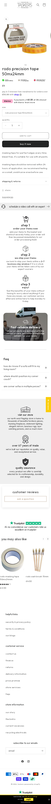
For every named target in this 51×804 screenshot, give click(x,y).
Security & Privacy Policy (18, 622)
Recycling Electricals (16, 732)
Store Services (13, 687)
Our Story (10, 712)
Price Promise (13, 680)
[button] (6, 5)
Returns (9, 667)
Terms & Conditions (15, 628)
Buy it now (25, 144)
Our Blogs (10, 635)
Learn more (30, 102)
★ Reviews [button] (48, 404)
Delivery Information (16, 674)
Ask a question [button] (25, 498)
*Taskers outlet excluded (25, 802)
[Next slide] (48, 539)
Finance (9, 660)
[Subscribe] (42, 750)
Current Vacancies (15, 725)
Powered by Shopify (32, 784)
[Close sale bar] (49, 799)
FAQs (8, 694)
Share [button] (8, 190)
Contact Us (11, 653)
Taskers (21, 784)
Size (4, 107)
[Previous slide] (43, 539)
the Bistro (11, 719)
